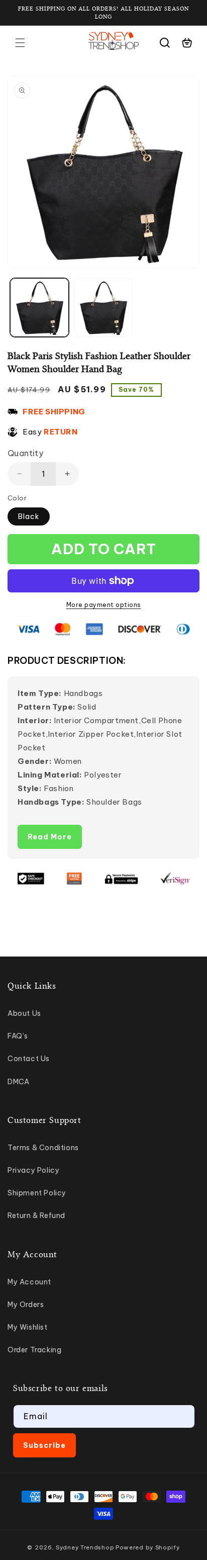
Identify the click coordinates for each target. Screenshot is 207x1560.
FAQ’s (18, 1036)
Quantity (25, 453)
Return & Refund (36, 1215)
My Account (29, 1281)
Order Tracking (34, 1349)
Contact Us (29, 1058)
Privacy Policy (33, 1170)
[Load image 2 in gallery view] (103, 307)
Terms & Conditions (43, 1147)
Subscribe (44, 1445)
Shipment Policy (37, 1192)
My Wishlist (28, 1327)
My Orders (26, 1304)
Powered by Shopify (148, 1547)
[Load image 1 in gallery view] (39, 307)
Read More (50, 836)
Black (28, 516)
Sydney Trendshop (85, 1547)
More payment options (103, 605)
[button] (20, 43)
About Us (24, 1013)
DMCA (18, 1081)
